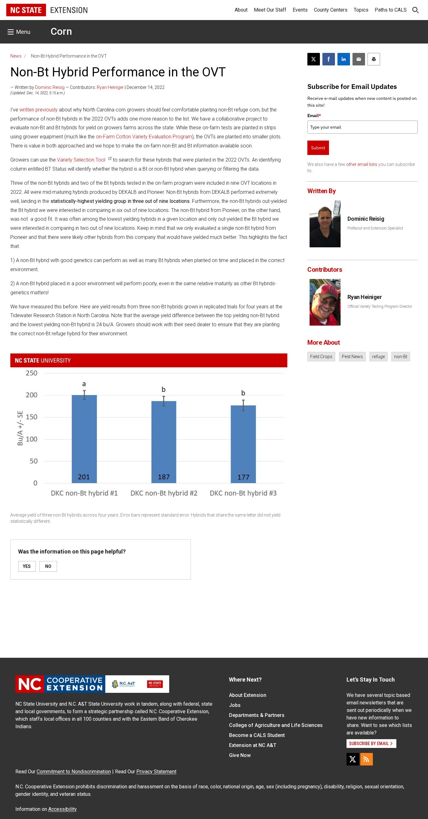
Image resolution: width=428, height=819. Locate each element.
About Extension (247, 695)
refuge (378, 356)
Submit (318, 148)
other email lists (361, 164)
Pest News (352, 356)
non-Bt (400, 356)
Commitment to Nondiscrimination (74, 772)
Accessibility (62, 809)
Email (314, 115)
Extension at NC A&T (252, 745)
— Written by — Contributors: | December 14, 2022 (87, 87)
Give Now (240, 755)
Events (300, 10)
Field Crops (321, 356)
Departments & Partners (256, 715)
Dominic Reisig (50, 87)
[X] (353, 759)
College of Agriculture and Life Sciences (276, 725)
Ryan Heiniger (110, 87)
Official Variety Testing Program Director (379, 306)
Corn (61, 31)
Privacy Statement (156, 772)
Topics (361, 10)
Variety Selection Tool (81, 160)
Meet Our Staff (270, 10)
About (241, 10)
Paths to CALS (391, 10)
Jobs (235, 705)
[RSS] (366, 759)
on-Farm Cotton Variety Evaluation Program (144, 137)
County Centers (330, 10)
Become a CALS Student (257, 735)
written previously (38, 110)
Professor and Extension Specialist (375, 228)
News (16, 56)
